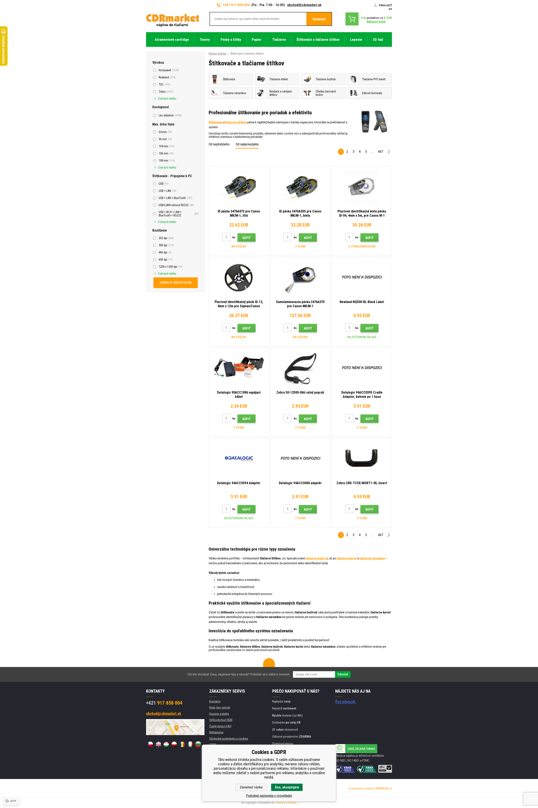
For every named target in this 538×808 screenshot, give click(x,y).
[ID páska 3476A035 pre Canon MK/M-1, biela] (300, 187)
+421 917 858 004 (236, 5)
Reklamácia (216, 732)
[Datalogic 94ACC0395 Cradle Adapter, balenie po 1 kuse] (362, 368)
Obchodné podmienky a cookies (228, 739)
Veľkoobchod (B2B (220, 720)
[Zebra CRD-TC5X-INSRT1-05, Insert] (362, 459)
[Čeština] (150, 744)
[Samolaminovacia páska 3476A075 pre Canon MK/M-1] (300, 277)
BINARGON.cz (384, 788)
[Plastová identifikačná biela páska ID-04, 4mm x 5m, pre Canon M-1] (362, 187)
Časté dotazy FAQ (220, 726)
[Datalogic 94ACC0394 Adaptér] (239, 459)
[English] (158, 744)
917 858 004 (164, 703)
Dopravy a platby (219, 714)
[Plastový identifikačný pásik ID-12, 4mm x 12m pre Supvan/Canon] (239, 277)
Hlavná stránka (217, 53)
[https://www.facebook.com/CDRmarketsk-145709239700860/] (345, 702)
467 (380, 152)
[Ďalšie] (389, 152)
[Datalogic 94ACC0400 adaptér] (300, 459)
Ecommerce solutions (362, 788)
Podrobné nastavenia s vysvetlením (269, 796)
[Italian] (190, 744)
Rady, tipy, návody (219, 707)
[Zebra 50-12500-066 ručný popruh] (300, 368)
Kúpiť (247, 238)
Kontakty (214, 701)
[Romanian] (182, 744)
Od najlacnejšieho (247, 144)
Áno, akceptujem (287, 787)
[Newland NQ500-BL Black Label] (362, 277)
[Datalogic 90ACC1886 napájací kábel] (239, 368)
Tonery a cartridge (286, 802)
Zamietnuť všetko (251, 787)
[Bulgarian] (198, 744)
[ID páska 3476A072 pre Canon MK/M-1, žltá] (239, 187)
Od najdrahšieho (219, 144)
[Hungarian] (166, 744)
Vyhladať (319, 19)
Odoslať (343, 674)
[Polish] (174, 744)
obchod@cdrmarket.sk (304, 5)
